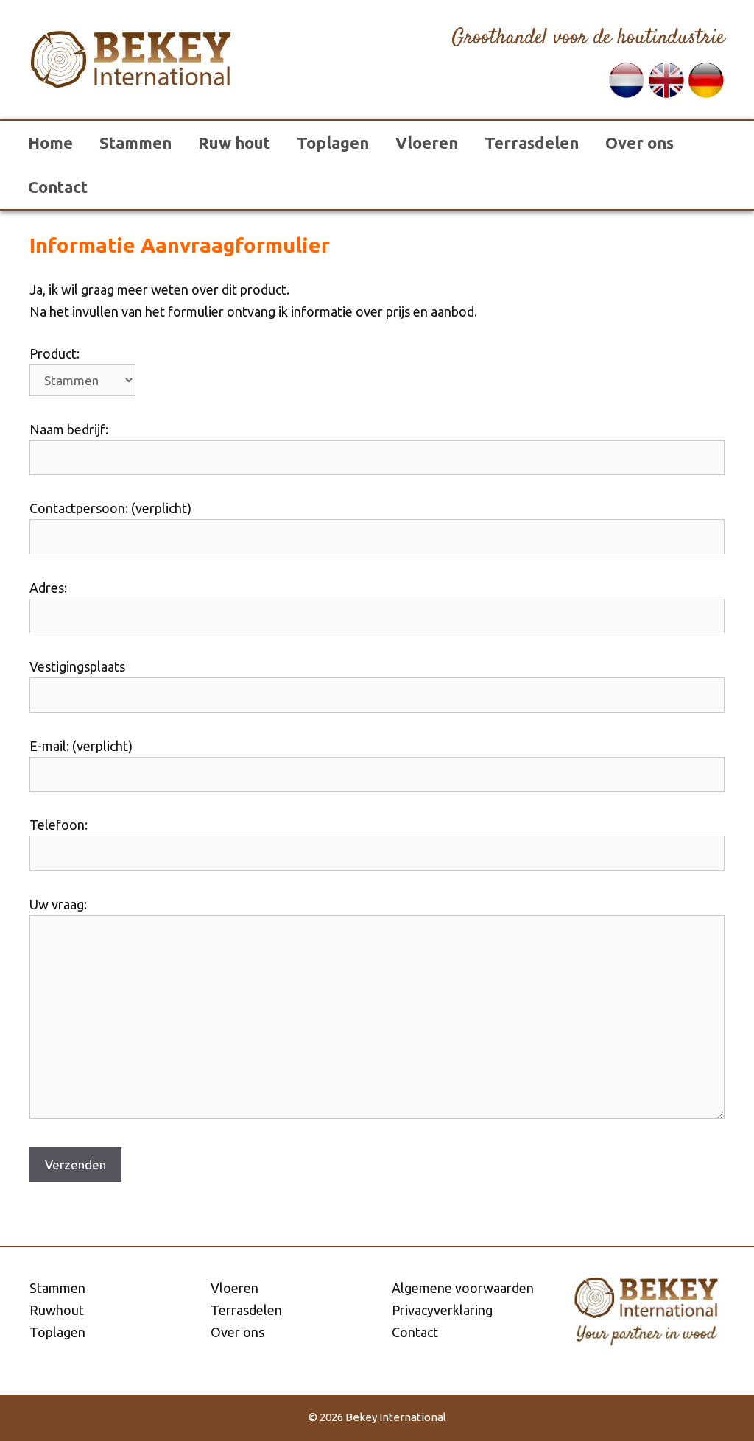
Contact (58, 186)
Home (50, 142)
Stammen (135, 142)
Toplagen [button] (333, 142)
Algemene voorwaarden (463, 1287)
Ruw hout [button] (234, 142)
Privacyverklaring (442, 1310)
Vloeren (426, 142)
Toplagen (57, 1332)
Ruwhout (56, 1310)
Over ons (639, 142)
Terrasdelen (532, 142)
